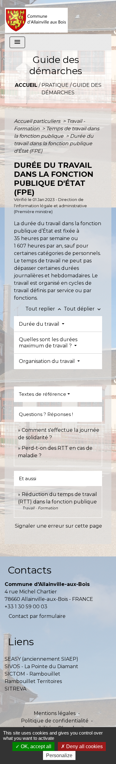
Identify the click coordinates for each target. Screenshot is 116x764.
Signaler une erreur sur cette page (58, 526)
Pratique (55, 85)
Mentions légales (54, 713)
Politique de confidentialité (54, 721)
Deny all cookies (84, 746)
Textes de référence (42, 394)
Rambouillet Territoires (33, 681)
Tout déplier (83, 309)
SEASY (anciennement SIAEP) (41, 659)
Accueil (26, 85)
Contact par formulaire (37, 616)
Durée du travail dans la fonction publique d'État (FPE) (53, 143)
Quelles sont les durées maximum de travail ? (48, 342)
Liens (21, 642)
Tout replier (43, 309)
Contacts (29, 570)
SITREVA (15, 689)
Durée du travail (40, 324)
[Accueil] (36, 17)
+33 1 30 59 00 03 (26, 607)
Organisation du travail (47, 361)
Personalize (59, 755)
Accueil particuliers (38, 121)
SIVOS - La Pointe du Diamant (41, 666)
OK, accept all (35, 746)
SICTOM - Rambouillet (32, 674)
